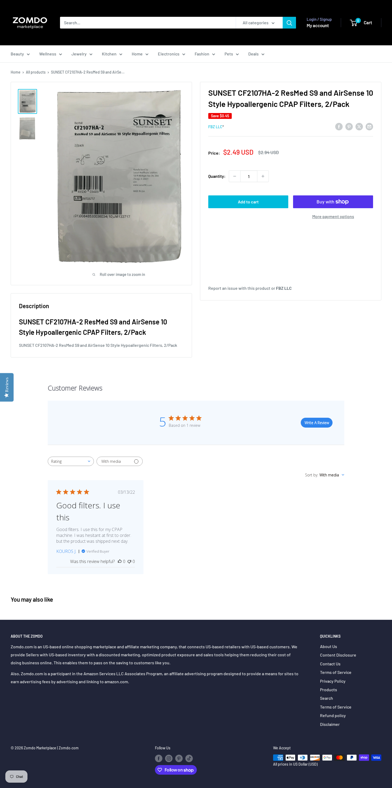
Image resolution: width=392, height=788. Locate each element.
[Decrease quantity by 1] (234, 176)
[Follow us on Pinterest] (179, 758)
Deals (253, 53)
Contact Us (330, 663)
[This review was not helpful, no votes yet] (129, 561)
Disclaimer (330, 724)
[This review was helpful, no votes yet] (120, 561)
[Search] (289, 23)
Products (328, 689)
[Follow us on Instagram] (169, 758)
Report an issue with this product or (250, 288)
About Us (328, 646)
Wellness (47, 53)
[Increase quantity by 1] (263, 176)
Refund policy (333, 715)
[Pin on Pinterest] (349, 126)
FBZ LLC (215, 126)
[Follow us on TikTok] (189, 758)
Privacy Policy (333, 681)
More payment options (333, 216)
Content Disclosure (338, 654)
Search (326, 698)
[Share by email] (369, 126)
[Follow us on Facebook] (158, 758)
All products (36, 72)
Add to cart (248, 201)
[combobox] (71, 461)
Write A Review (317, 422)
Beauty (17, 53)
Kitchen (109, 53)
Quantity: (217, 176)
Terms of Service (335, 672)
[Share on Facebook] (339, 126)
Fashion (202, 53)
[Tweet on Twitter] (359, 126)
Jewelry (79, 53)
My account (318, 25)
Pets (229, 53)
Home (137, 53)
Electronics (168, 53)
